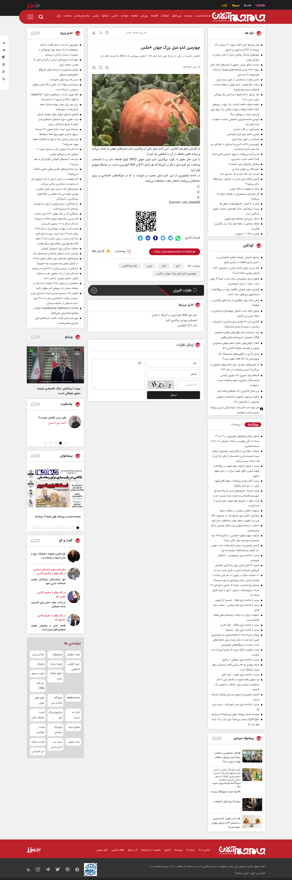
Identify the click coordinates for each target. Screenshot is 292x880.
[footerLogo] (242, 850)
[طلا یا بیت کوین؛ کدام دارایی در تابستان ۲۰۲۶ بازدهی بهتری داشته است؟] (251, 822)
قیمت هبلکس (40, 730)
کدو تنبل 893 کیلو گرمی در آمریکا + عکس (174, 315)
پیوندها (178, 850)
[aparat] (3, 65)
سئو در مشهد (37, 673)
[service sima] (236, 6)
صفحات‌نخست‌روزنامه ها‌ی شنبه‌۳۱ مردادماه (58, 517)
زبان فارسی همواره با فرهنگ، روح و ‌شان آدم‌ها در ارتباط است (48, 556)
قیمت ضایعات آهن (38, 715)
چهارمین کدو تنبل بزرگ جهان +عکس (176, 273)
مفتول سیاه (74, 727)
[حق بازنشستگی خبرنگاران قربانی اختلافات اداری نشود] (74, 576)
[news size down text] (107, 68)
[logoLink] (238, 17)
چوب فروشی (73, 654)
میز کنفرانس (38, 751)
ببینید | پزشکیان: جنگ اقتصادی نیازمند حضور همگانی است (58, 391)
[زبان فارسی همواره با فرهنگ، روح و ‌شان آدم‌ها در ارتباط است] (74, 556)
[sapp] (3, 72)
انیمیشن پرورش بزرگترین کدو (181, 320)
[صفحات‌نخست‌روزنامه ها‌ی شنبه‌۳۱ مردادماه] (55, 488)
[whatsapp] (178, 238)
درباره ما (190, 850)
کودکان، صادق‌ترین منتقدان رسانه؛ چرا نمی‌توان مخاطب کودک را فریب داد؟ (227, 757)
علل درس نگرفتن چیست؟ (68, 418)
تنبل (164, 266)
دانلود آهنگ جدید (56, 676)
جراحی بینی (38, 654)
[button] (65, 443)
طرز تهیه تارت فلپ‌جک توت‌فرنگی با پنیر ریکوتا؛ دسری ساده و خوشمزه (234, 410)
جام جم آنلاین (180, 148)
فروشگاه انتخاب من (56, 700)
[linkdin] (147, 238)
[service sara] (247, 6)
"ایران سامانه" (242, 873)
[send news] (100, 33)
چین (149, 266)
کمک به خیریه (76, 715)
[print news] (94, 33)
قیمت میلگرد (37, 742)
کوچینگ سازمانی (58, 730)
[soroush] (140, 238)
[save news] (107, 33)
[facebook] (155, 238)
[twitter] (3, 58)
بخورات (40, 664)
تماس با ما (204, 850)
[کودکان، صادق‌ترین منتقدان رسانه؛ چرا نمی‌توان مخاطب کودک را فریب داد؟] (251, 757)
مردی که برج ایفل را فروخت (227, 801)
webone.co (73, 698)
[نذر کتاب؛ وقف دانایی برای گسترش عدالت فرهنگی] (74, 600)
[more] (216, 738)
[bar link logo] (33, 6)
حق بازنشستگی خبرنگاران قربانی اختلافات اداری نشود (48, 581)
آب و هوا (132, 850)
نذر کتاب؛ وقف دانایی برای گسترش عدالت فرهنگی (48, 605)
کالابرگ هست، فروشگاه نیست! (225, 792)
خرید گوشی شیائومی (74, 666)
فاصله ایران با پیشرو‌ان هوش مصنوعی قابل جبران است (48, 628)
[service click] (224, 6)
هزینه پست (56, 664)
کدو (178, 266)
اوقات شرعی (117, 850)
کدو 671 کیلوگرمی (187, 325)
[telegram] (3, 51)
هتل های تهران (39, 700)
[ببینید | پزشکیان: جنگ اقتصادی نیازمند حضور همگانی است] (55, 364)
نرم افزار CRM (40, 685)
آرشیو (168, 850)
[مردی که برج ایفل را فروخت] (251, 804)
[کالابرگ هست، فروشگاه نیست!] (251, 781)
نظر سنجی (102, 850)
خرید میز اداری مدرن (56, 744)
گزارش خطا (98, 251)
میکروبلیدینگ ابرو (55, 715)
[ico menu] (31, 17)
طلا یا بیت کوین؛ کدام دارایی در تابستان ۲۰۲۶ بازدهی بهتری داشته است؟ (226, 823)
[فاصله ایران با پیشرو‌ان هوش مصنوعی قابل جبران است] (74, 623)
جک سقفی (74, 742)
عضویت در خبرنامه (151, 850)
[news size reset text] (101, 68)
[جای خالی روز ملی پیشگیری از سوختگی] (33, 422)
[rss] (3, 79)
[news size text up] (94, 68)
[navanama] (260, 6)
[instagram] (3, 43)
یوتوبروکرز (57, 654)
